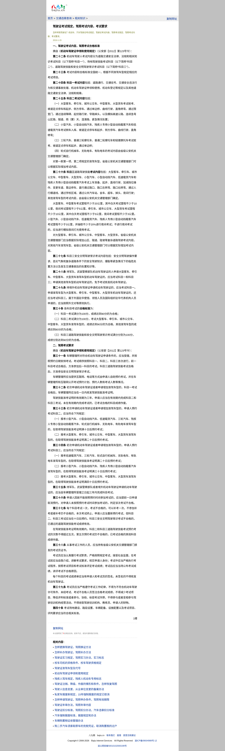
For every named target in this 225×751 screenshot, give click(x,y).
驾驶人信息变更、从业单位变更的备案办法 (79, 689)
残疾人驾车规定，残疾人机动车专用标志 (78, 678)
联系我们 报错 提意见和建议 (121, 735)
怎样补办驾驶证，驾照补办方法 (73, 652)
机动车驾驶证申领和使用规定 (71, 673)
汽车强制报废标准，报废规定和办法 (75, 715)
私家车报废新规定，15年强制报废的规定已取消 (82, 694)
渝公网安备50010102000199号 (112, 746)
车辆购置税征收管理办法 (69, 720)
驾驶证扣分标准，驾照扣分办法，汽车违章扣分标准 (84, 710)
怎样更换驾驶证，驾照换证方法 (73, 647)
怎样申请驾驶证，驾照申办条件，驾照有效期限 (82, 699)
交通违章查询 (64, 18)
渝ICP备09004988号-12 (146, 740)
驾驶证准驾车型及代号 (68, 668)
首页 (50, 18)
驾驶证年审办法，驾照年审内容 (73, 705)
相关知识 (80, 18)
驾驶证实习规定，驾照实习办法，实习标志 (79, 657)
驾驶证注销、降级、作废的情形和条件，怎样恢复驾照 (86, 684)
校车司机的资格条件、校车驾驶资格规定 (78, 662)
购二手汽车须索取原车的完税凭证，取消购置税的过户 (86, 726)
